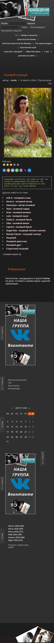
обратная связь (33, 51)
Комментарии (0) (12, 254)
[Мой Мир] (29, 170)
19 (17, 432)
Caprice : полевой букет (19, 226)
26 (17, 437)
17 (8, 432)
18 (12, 432)
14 (26, 426)
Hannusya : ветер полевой (20, 205)
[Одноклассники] (8, 170)
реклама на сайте (26, 55)
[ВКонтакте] (4, 170)
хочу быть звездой (13, 51)
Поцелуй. (11, 237)
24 (8, 437)
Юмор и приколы (29, 35)
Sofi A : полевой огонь (18, 197)
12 (17, 426)
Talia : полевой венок (17, 223)
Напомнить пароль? (11, 30)
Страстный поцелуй (17, 248)
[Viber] (21, 170)
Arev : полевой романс (18, 212)
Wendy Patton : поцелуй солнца (23, 234)
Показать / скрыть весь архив (18, 546)
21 (26, 432)
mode (14, 80)
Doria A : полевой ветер (19, 201)
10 (8, 426)
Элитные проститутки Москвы (16, 43)
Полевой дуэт (13, 245)
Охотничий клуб (28, 47)
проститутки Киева (26, 39)
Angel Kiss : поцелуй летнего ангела (25, 230)
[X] (25, 170)
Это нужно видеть (43, 43)
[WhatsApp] (17, 170)
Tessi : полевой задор (18, 208)
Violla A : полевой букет (19, 219)
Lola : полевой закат (17, 216)
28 (26, 437)
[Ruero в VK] (20, 335)
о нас (46, 51)
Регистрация (37, 27)
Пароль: (31, 23)
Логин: (4, 23)
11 (12, 426)
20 (21, 432)
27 (21, 437)
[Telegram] (12, 170)
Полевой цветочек (16, 241)
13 (21, 426)
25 (12, 437)
